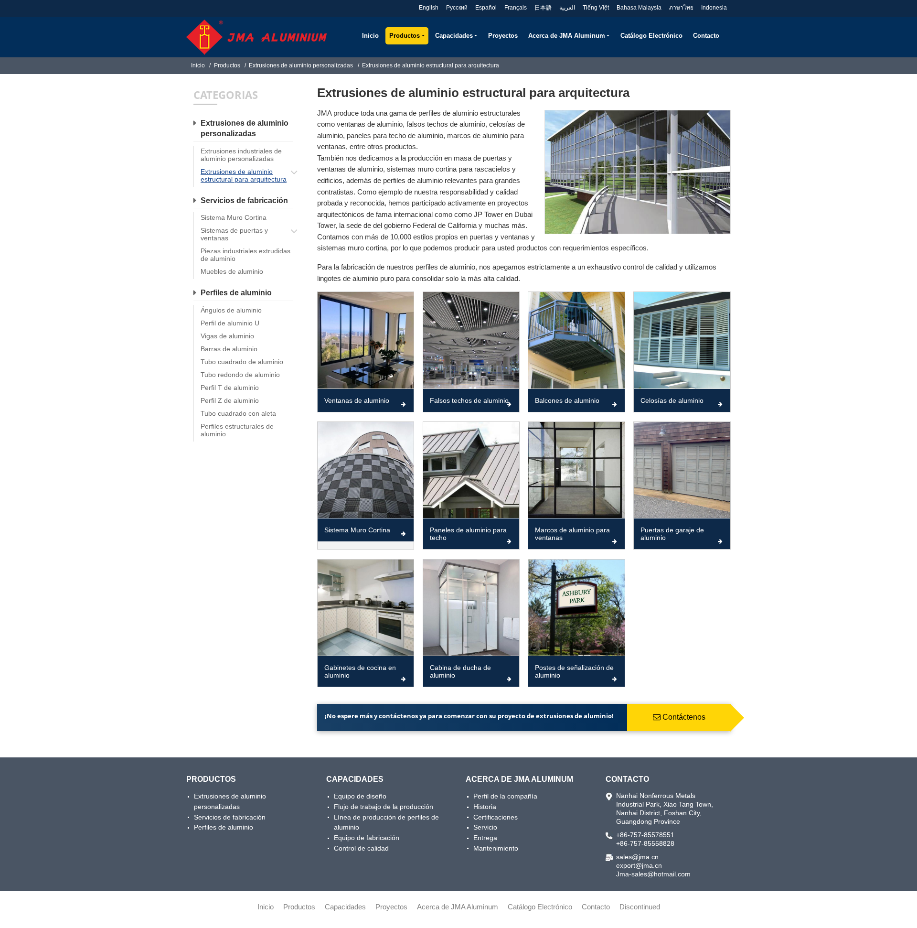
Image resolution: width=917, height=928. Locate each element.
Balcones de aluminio (567, 400)
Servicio (485, 827)
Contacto (706, 35)
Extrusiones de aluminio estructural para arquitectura (244, 175)
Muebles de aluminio (232, 271)
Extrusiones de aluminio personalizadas (301, 65)
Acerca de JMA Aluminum (519, 779)
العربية (567, 8)
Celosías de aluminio (672, 400)
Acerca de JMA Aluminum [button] (566, 35)
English (428, 8)
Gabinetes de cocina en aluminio (360, 671)
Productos (227, 65)
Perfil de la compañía (505, 796)
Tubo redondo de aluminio (240, 374)
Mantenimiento (495, 848)
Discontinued (639, 907)
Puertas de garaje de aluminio (672, 533)
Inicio (370, 35)
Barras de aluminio (229, 349)
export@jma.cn (639, 865)
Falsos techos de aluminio (469, 400)
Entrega (485, 838)
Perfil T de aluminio (230, 387)
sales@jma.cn (637, 857)
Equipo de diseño (360, 796)
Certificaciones (495, 817)
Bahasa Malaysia (639, 8)
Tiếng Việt (596, 8)
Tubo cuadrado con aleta (238, 413)
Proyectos (503, 35)
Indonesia (714, 8)
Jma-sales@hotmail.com (653, 874)
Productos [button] (404, 35)
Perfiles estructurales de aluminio (237, 430)
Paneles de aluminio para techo (468, 533)
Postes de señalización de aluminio (574, 671)
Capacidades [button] (454, 35)
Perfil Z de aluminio (230, 400)
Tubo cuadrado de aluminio (242, 362)
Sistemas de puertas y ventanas (234, 234)
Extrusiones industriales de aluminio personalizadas (241, 154)
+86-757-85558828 (645, 843)
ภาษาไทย (681, 8)
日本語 (543, 8)
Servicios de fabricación (244, 200)
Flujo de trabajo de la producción (383, 806)
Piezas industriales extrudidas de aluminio (245, 254)
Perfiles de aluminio (236, 293)
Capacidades (355, 779)
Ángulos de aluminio (231, 310)
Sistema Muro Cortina (357, 530)
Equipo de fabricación (366, 838)
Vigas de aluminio (227, 336)
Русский (457, 8)
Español (486, 8)
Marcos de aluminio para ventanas (572, 533)
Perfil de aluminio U (230, 323)
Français (515, 8)
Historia (484, 806)
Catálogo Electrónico (651, 35)
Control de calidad (361, 848)
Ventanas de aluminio (356, 400)
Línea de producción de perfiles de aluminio (386, 822)
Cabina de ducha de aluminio (460, 671)
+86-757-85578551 (645, 835)
